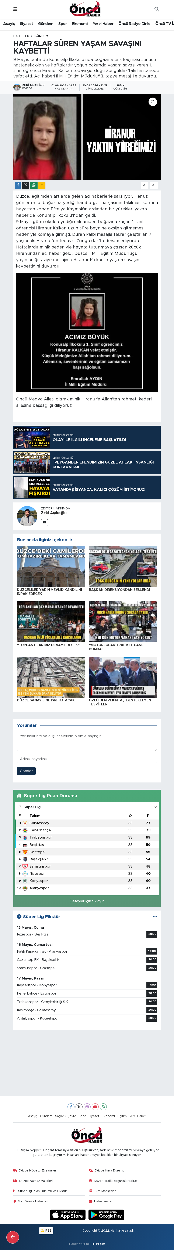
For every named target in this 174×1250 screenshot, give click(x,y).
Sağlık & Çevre (65, 1116)
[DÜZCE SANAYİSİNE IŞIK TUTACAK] (51, 677)
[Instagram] (87, 1106)
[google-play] (106, 1214)
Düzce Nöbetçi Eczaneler (37, 1170)
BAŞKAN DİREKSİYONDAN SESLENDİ (119, 590)
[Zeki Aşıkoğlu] (27, 516)
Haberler (21, 36)
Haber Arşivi (103, 1201)
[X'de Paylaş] (25, 185)
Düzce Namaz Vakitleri (36, 1180)
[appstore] (68, 1214)
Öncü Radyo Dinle (134, 24)
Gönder (26, 771)
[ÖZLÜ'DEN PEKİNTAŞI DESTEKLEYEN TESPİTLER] (123, 677)
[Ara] (157, 9)
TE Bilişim (98, 1244)
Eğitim (122, 1116)
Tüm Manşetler (105, 1191)
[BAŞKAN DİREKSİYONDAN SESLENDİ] (123, 566)
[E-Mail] (44, 522)
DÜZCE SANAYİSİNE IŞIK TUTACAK (46, 700)
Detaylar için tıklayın (87, 901)
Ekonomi (80, 24)
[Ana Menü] (15, 9)
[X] (79, 1106)
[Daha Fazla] (41, 185)
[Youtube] (95, 1106)
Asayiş (9, 24)
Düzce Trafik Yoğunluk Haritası (116, 1180)
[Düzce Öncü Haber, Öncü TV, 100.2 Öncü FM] (85, 9)
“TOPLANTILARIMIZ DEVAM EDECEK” (48, 645)
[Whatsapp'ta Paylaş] (34, 185)
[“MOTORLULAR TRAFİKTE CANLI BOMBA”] (123, 621)
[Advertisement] (87, 1063)
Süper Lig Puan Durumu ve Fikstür (42, 1191)
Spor (62, 24)
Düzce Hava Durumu (109, 1170)
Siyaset (26, 24)
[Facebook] (70, 1106)
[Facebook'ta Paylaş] (18, 185)
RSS (48, 1230)
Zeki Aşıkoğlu (54, 513)
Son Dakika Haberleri (33, 1201)
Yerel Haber (103, 24)
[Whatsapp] (103, 1106)
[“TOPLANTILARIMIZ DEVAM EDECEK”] (51, 621)
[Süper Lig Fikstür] (155, 917)
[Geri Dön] (12, 1237)
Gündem (45, 24)
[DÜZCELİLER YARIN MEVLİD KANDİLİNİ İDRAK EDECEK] (51, 566)
